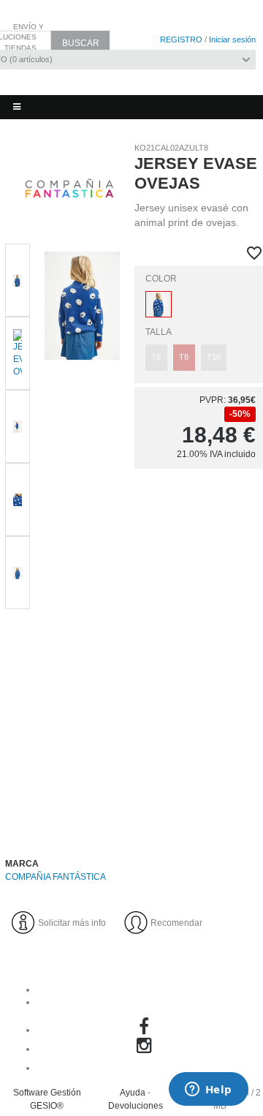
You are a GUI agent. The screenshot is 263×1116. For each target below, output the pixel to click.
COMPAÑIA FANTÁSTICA (55, 877)
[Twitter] (146, 1068)
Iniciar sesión (232, 39)
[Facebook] (146, 1030)
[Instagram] (146, 1049)
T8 (183, 356)
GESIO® (47, 1106)
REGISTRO (181, 39)
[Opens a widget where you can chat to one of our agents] (208, 1090)
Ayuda (132, 1092)
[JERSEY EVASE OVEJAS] (82, 536)
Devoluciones (135, 1106)
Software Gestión (47, 1092)
